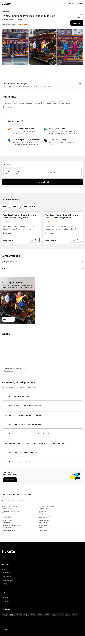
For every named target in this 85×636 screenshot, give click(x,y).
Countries (11, 501)
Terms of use (6, 573)
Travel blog (5, 601)
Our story (5, 597)
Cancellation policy (8, 580)
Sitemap (4, 584)
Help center (5, 569)
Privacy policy (6, 576)
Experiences (22, 501)
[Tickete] (6, 3)
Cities (4, 501)
